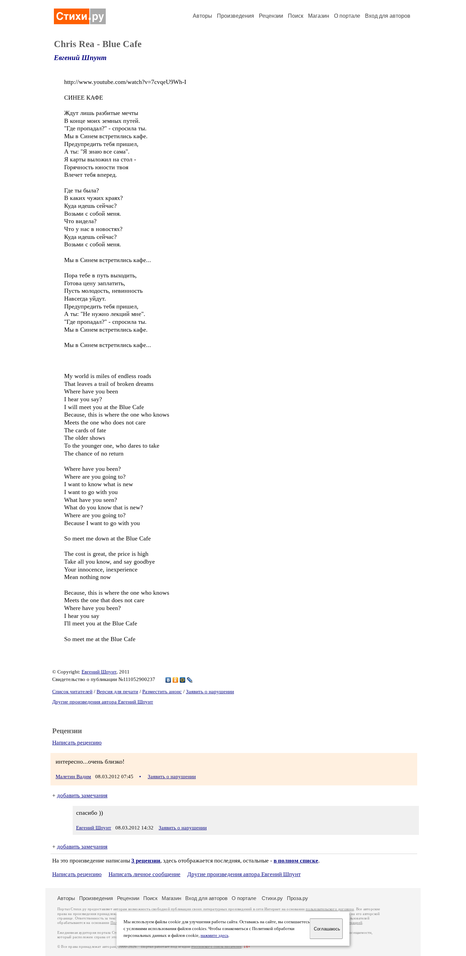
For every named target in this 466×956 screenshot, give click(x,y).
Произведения (235, 16)
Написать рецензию (77, 742)
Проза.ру (297, 898)
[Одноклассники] (175, 680)
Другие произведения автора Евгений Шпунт (102, 702)
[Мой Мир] (182, 680)
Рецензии (271, 16)
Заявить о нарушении (210, 691)
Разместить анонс (162, 691)
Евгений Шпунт (80, 58)
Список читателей (72, 691)
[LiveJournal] (189, 680)
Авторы (202, 16)
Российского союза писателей (216, 946)
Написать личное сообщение (144, 874)
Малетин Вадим (73, 776)
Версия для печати (117, 691)
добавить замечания (82, 795)
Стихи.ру (272, 898)
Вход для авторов (387, 16)
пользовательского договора (330, 909)
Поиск (295, 16)
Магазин (318, 16)
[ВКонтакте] (168, 680)
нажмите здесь (215, 935)
